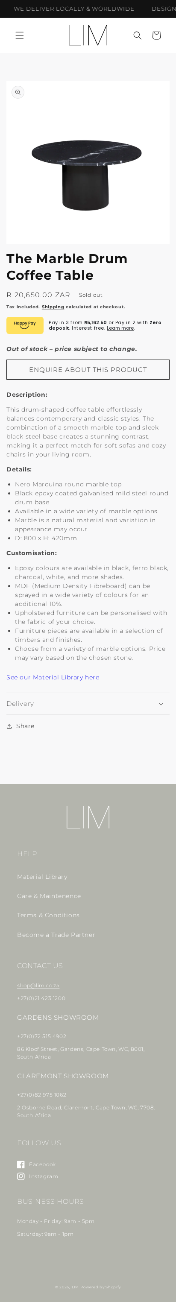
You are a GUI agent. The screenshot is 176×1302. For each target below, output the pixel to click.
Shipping (53, 307)
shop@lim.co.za (38, 985)
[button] (19, 35)
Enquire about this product (88, 370)
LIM (75, 1287)
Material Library (42, 877)
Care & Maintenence (49, 896)
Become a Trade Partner (56, 935)
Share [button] (25, 726)
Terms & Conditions (48, 915)
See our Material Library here (52, 677)
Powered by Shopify (100, 1287)
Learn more (120, 328)
